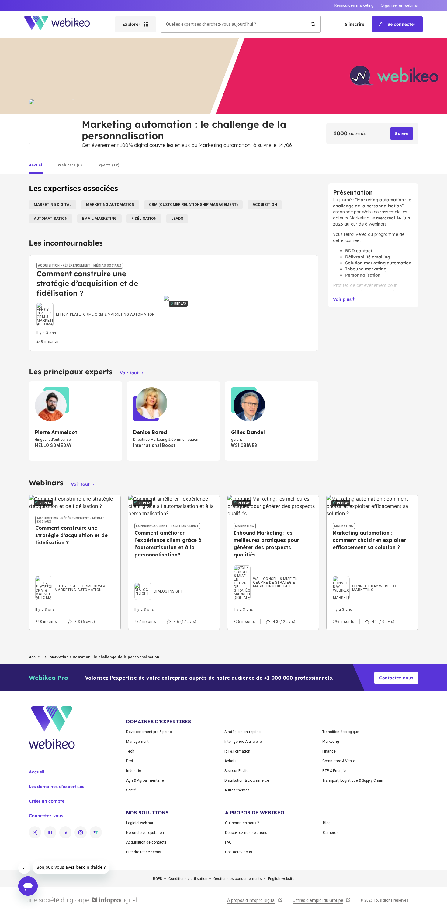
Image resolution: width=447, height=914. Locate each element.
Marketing (330, 741)
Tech (130, 751)
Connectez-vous (46, 815)
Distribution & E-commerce (246, 780)
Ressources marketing (353, 5)
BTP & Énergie (334, 771)
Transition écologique (340, 732)
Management (137, 741)
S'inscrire (354, 24)
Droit (130, 761)
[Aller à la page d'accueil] (62, 24)
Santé (131, 790)
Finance (329, 751)
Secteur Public (236, 771)
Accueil (35, 657)
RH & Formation (237, 751)
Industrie (133, 771)
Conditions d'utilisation (187, 879)
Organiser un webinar (399, 5)
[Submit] (313, 24)
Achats (230, 761)
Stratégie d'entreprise (242, 732)
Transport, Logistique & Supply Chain (352, 780)
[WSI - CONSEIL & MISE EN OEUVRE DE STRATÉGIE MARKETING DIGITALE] (273, 567)
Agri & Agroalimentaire (145, 780)
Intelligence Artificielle (243, 741)
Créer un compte (46, 801)
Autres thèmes (237, 790)
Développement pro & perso (149, 732)
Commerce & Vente (338, 761)
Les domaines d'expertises (56, 786)
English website (281, 879)
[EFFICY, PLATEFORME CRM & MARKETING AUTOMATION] (95, 309)
